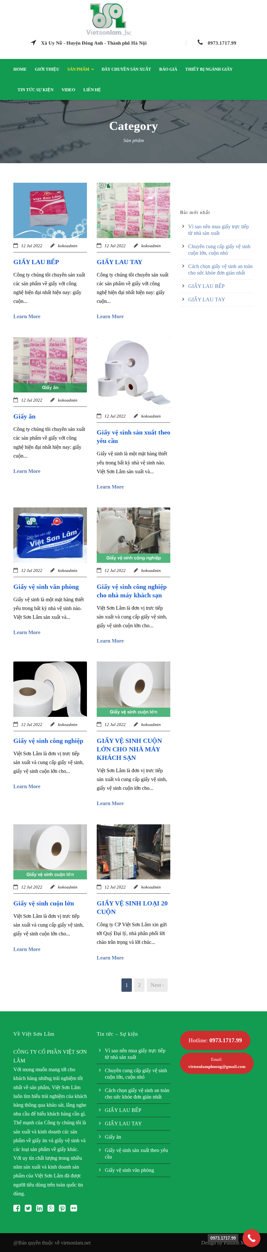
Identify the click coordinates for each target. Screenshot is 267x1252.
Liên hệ (92, 90)
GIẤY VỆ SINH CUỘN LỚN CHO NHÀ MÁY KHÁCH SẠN (129, 749)
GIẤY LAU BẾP (36, 261)
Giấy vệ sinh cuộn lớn (43, 903)
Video (68, 90)
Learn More (26, 316)
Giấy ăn (24, 416)
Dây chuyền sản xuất (126, 69)
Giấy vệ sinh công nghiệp (48, 740)
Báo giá (168, 69)
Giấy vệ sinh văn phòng (46, 586)
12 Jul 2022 (31, 245)
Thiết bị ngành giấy (208, 69)
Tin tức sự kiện (35, 90)
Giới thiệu (47, 69)
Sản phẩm (78, 69)
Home (20, 69)
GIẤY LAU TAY (119, 261)
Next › (157, 985)
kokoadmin (67, 245)
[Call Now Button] (251, 1238)
